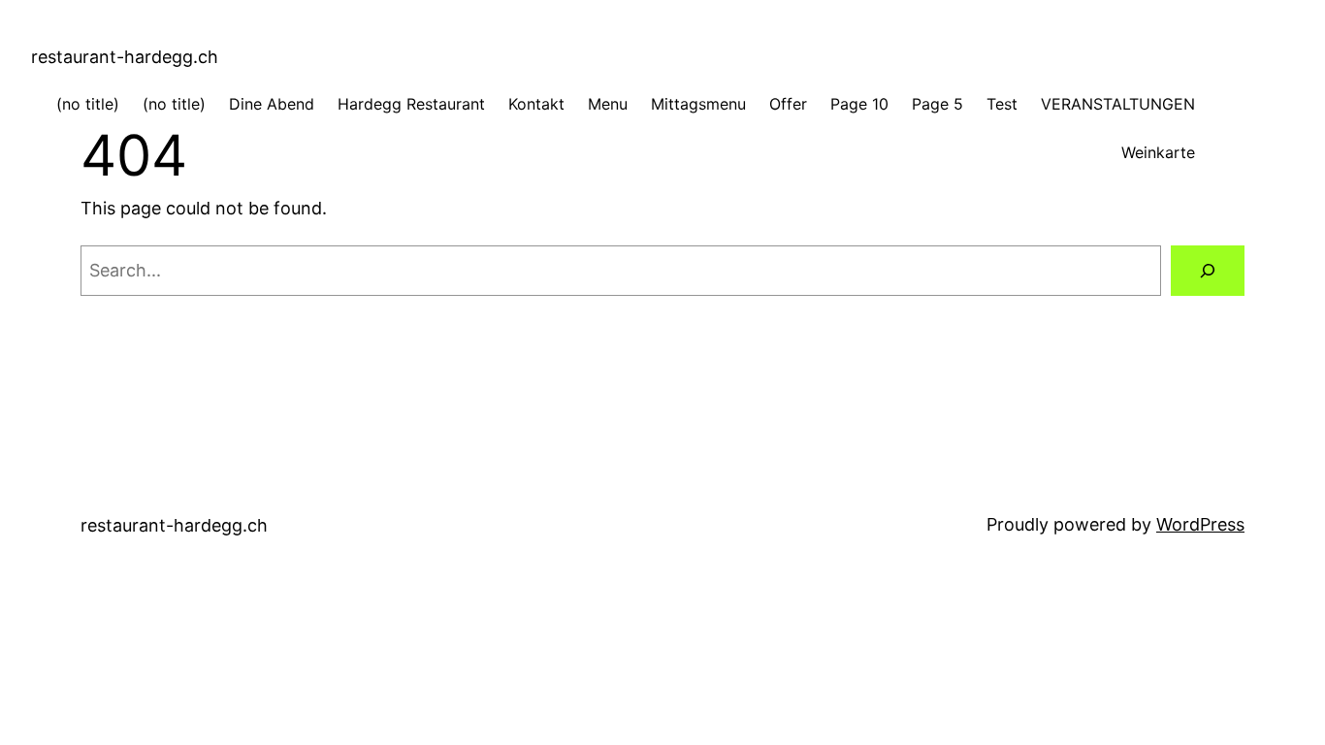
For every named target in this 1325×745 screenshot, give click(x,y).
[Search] (1207, 270)
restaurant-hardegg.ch (124, 57)
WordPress (1200, 524)
